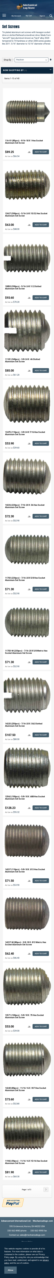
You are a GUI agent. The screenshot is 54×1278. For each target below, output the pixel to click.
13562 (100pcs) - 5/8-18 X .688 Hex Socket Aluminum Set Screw (25, 797)
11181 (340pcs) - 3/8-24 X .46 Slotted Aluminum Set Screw (22, 360)
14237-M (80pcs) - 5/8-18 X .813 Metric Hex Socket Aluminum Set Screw (25, 943)
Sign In (42, 16)
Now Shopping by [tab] (13, 70)
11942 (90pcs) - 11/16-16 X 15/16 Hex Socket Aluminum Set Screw (26, 1162)
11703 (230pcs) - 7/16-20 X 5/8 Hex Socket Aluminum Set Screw (25, 579)
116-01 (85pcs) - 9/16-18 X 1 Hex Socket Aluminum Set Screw (24, 141)
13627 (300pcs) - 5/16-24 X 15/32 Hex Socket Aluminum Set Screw (26, 214)
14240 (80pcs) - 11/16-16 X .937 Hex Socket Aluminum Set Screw (25, 1089)
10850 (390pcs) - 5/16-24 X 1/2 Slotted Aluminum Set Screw (23, 287)
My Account (16, 16)
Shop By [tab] (7, 60)
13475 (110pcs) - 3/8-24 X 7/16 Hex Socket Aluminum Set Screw (25, 433)
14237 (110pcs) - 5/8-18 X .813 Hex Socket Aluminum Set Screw (25, 870)
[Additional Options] (13, 1202)
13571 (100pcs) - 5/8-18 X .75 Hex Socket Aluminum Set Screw (24, 1016)
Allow (10, 1270)
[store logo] (27, 7)
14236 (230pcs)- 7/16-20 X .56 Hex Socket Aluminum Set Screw (24, 506)
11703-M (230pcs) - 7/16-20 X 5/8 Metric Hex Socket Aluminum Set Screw (26, 652)
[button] (29, 152)
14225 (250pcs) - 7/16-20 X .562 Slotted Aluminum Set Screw (23, 724)
